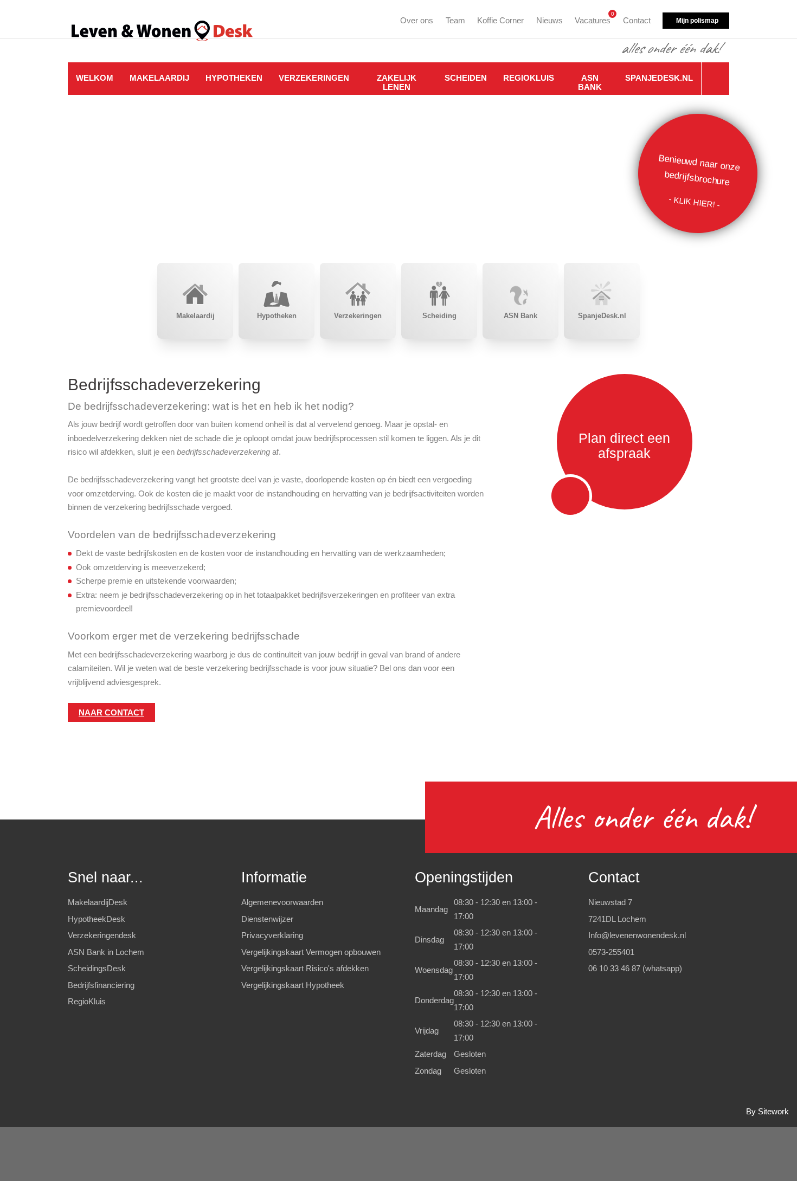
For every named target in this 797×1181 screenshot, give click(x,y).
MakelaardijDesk (97, 902)
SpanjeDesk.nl (659, 77)
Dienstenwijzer (267, 919)
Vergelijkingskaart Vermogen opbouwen (311, 952)
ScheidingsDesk (97, 968)
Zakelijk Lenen (396, 82)
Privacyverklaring (272, 935)
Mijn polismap (697, 20)
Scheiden (466, 77)
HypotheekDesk (96, 919)
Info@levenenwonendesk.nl (637, 935)
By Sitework (767, 1111)
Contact (637, 20)
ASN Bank (590, 82)
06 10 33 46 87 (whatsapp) (635, 968)
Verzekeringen (314, 77)
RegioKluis (528, 77)
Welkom (94, 77)
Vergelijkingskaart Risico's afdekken (305, 968)
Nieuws (549, 20)
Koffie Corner (500, 20)
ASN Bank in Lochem (106, 952)
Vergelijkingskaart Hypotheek (292, 985)
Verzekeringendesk (102, 935)
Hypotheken (233, 77)
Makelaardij (159, 77)
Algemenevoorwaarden (282, 902)
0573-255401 (611, 952)
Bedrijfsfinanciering (101, 985)
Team (455, 20)
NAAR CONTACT (111, 712)
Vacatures (592, 18)
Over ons (416, 20)
